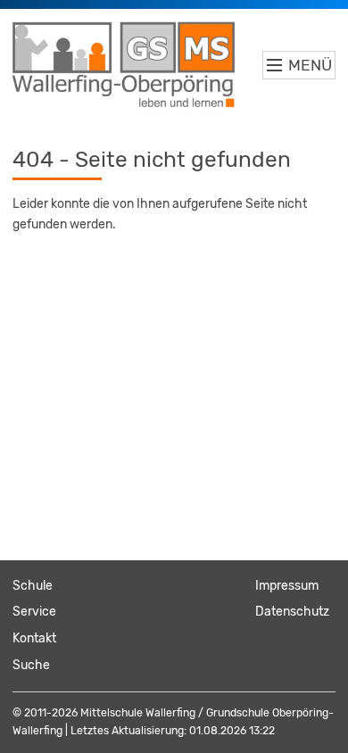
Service (34, 611)
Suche (31, 665)
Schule (32, 585)
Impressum (287, 585)
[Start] (124, 65)
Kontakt (34, 638)
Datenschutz (292, 611)
